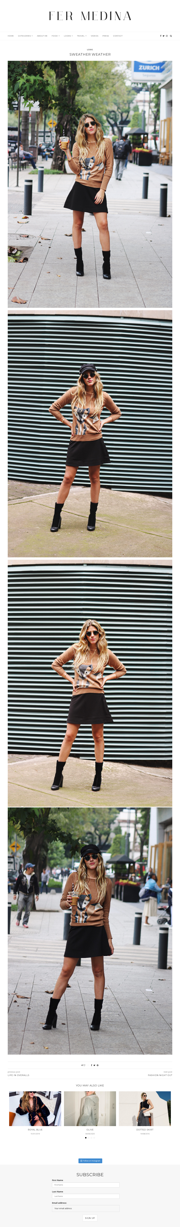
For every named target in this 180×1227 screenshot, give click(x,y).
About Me (42, 36)
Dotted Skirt (144, 1129)
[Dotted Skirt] (145, 1108)
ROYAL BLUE (35, 1129)
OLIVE (90, 1129)
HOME (11, 36)
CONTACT (118, 36)
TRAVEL (81, 36)
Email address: (59, 1203)
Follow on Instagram (91, 1160)
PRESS (106, 36)
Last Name (57, 1191)
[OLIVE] (90, 1108)
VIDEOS (94, 36)
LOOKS (67, 36)
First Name (57, 1180)
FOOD (55, 36)
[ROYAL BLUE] (35, 1108)
